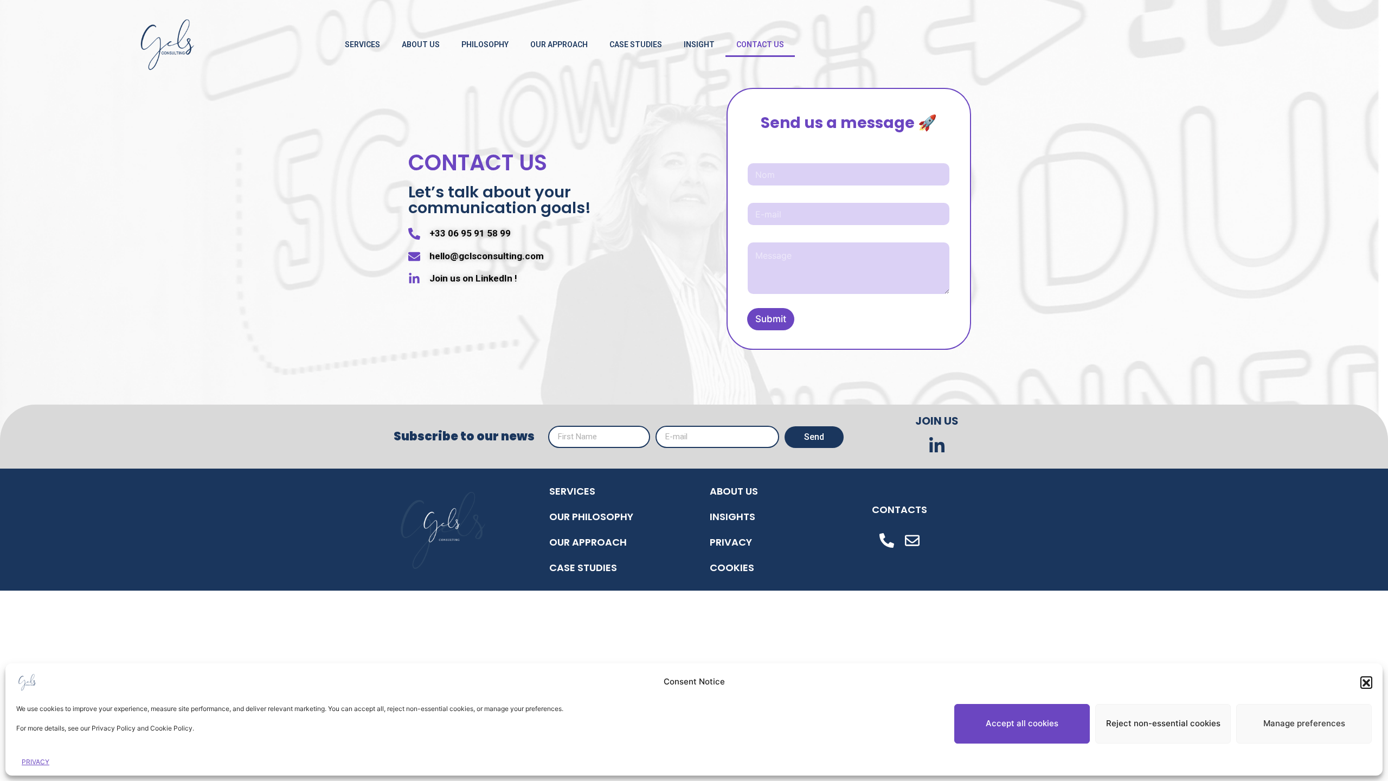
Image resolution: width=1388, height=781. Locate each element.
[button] (1366, 682)
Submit (770, 318)
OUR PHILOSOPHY (591, 516)
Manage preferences (1304, 723)
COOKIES (732, 567)
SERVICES (362, 44)
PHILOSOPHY (485, 44)
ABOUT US (421, 44)
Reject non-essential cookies (1163, 723)
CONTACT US (760, 44)
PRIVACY (35, 762)
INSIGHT (699, 44)
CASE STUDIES (635, 44)
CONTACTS (899, 509)
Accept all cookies (1022, 723)
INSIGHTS (732, 516)
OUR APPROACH (559, 44)
